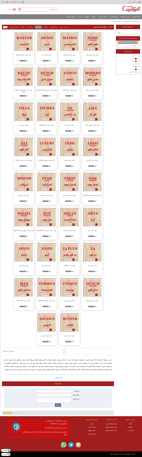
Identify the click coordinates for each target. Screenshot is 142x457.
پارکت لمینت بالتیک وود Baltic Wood (23, 91)
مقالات (130, 424)
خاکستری (132, 72)
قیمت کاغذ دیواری (111, 430)
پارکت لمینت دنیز (46, 55)
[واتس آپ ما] (63, 445)
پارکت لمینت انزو (46, 266)
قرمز (133, 61)
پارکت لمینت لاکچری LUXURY (47, 160)
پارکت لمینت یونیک (69, 301)
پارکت (70, 366)
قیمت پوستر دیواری (111, 427)
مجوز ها (11, 2)
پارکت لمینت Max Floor (23, 301)
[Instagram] (78, 445)
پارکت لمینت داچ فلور (92, 301)
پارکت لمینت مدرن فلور (92, 90)
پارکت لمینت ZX (69, 125)
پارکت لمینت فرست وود (69, 195)
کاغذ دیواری (91, 430)
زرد (134, 64)
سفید (133, 56)
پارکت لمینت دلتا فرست (69, 231)
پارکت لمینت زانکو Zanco (69, 90)
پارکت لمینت (102, 363)
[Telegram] (71, 445)
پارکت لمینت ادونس (46, 336)
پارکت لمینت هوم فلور (92, 55)
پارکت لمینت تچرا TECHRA (46, 125)
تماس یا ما (130, 430)
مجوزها (130, 427)
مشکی (133, 58)
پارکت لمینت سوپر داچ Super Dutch (47, 90)
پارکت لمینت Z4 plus (69, 266)
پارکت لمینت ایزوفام (23, 195)
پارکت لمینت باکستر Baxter (23, 55)
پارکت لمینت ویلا (23, 125)
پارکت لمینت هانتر (69, 336)
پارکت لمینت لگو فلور (92, 160)
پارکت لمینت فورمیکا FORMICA (46, 301)
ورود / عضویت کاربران (133, 2)
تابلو (92, 424)
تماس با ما (3, 2)
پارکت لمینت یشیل (69, 160)
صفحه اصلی (19, 2)
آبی (134, 69)
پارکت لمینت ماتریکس (69, 55)
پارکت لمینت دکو (23, 266)
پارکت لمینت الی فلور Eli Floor (23, 160)
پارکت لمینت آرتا (92, 231)
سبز (134, 66)
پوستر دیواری (92, 434)
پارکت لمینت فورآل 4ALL (92, 125)
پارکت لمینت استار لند (46, 195)
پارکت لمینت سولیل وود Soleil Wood (23, 231)
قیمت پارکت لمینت (111, 424)
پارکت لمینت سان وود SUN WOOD (46, 231)
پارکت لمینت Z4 (92, 266)
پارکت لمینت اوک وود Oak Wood (92, 195)
